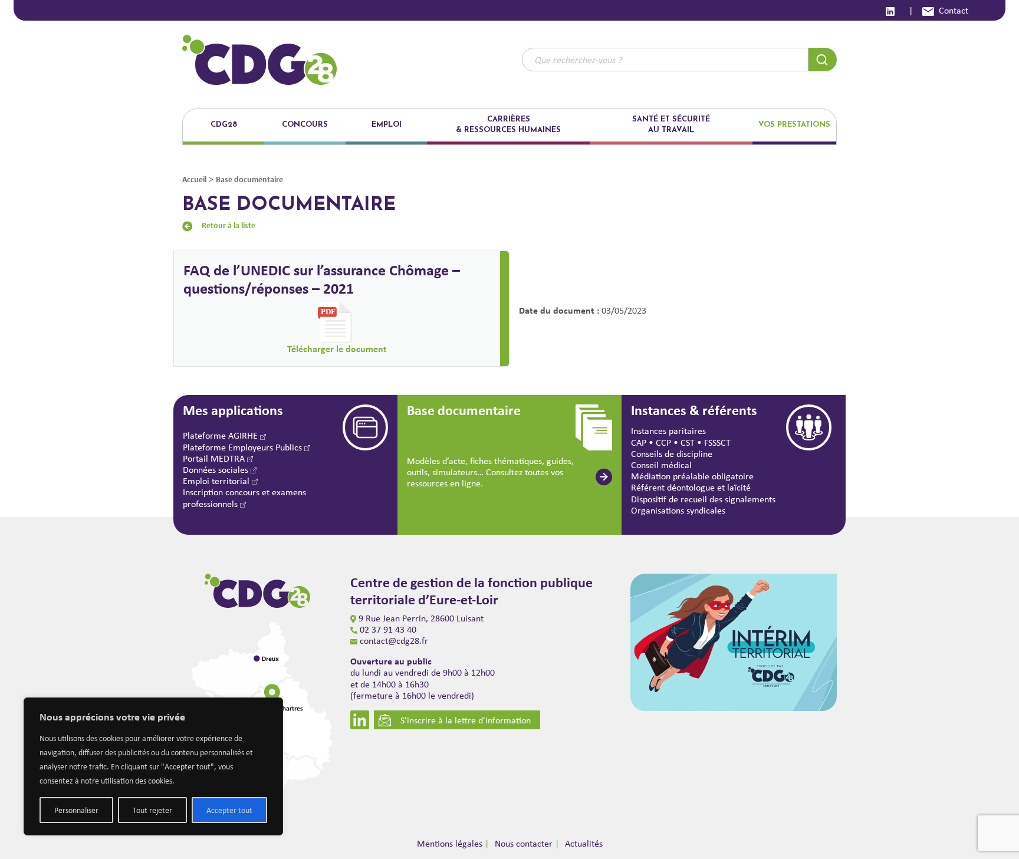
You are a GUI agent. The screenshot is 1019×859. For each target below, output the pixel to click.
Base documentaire (249, 179)
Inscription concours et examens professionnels (244, 497)
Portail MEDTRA (215, 458)
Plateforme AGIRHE (221, 435)
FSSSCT (717, 442)
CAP (638, 442)
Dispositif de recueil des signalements (703, 499)
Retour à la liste (228, 225)
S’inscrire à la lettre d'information (465, 720)
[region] (153, 766)
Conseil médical (661, 465)
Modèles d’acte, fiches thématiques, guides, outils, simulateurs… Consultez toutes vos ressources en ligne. (490, 472)
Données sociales (217, 469)
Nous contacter (524, 843)
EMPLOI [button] (387, 125)
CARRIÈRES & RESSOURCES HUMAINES (508, 125)
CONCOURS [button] (305, 125)
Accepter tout (229, 810)
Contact (953, 10)
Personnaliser (76, 810)
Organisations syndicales (678, 510)
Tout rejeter (152, 810)
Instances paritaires (668, 430)
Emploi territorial (217, 481)
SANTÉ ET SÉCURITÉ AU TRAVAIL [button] (671, 125)
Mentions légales (449, 843)
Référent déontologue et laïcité (691, 487)
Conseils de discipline (671, 453)
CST (688, 442)
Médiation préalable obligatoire (692, 476)
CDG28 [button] (224, 125)
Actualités (584, 843)
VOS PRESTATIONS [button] (794, 125)
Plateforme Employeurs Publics (243, 447)
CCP (663, 442)
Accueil (194, 179)
